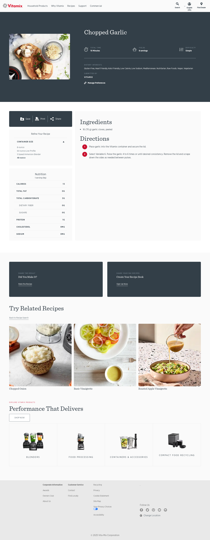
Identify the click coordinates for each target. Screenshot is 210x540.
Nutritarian (161, 68)
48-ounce (21, 157)
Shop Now (19, 417)
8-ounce (20, 147)
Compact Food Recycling (177, 455)
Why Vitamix (57, 5)
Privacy (96, 490)
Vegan (180, 68)
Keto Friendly (114, 68)
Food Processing (81, 457)
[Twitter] (147, 510)
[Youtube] (159, 510)
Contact (71, 490)
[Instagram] (165, 510)
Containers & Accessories (129, 457)
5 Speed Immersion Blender (29, 154)
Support (82, 5)
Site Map (97, 501)
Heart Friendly (101, 68)
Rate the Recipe (25, 284)
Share (58, 118)
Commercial (96, 5)
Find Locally (73, 495)
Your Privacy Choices (102, 506)
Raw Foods (172, 68)
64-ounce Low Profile (26, 151)
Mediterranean (149, 68)
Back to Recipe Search (19, 317)
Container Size (25, 142)
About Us (47, 501)
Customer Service (75, 484)
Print (42, 118)
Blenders (33, 457)
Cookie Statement (101, 495)
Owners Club (48, 495)
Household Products (37, 5)
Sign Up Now (122, 284)
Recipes (71, 5)
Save (28, 118)
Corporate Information (53, 484)
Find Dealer (201, 7)
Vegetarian (188, 68)
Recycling (97, 484)
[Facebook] (141, 510)
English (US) (189, 9)
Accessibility (98, 515)
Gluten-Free (89, 68)
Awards (46, 490)
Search (177, 7)
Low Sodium (136, 68)
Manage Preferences (96, 83)
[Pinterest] (153, 510)
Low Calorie (125, 68)
